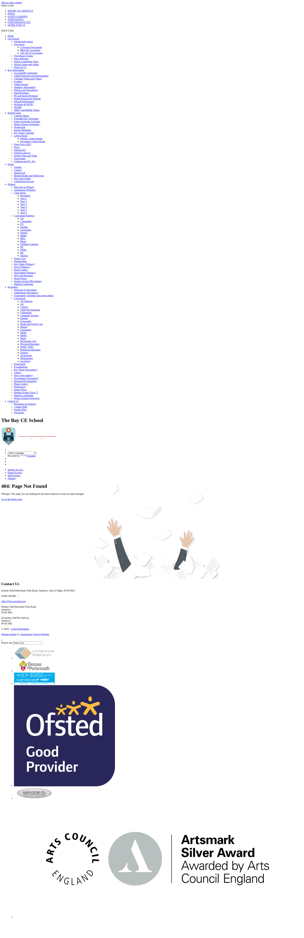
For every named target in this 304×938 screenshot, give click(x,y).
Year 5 (23, 210)
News (17, 147)
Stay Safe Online (22, 178)
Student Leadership (23, 284)
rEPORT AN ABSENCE (20, 11)
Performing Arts (28, 341)
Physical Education (29, 344)
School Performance (24, 101)
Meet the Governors (30, 50)
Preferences (19, 387)
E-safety (18, 81)
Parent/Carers (14, 113)
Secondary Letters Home (32, 141)
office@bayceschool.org (13, 601)
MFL (22, 238)
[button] (15, 30)
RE (22, 252)
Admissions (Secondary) (26, 292)
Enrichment (19, 364)
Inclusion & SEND (23, 104)
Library (17, 372)
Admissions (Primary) (25, 190)
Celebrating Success (24, 181)
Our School (13, 38)
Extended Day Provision (26, 118)
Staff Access (14, 475)
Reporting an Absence (25, 404)
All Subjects (26, 301)
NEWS (11, 13)
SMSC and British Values (27, 110)
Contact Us (13, 401)
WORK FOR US (16, 25)
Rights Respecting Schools (27, 98)
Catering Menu (21, 115)
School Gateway (22, 153)
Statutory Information (24, 87)
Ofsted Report (21, 84)
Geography (26, 230)
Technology (26, 355)
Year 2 (23, 201)
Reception (25, 195)
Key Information (16, 70)
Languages (25, 329)
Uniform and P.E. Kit (24, 161)
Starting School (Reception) (28, 281)
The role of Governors (31, 53)
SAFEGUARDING (18, 16)
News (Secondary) (23, 375)
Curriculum (19, 298)
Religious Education (30, 349)
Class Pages (20, 192)
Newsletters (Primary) (25, 272)
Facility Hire (20, 409)
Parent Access (15, 472)
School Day (20, 150)
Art (22, 218)
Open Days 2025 (22, 144)
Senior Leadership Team (26, 61)
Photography (26, 358)
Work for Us (20, 67)
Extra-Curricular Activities (27, 121)
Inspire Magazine (22, 130)
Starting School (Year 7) (26, 392)
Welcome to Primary (24, 187)
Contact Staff (20, 407)
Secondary (13, 287)
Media (23, 335)
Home (11, 36)
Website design (8, 634)
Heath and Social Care (31, 324)
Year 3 (23, 204)
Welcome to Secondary (25, 290)
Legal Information (20, 629)
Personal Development (25, 381)
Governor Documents (31, 47)
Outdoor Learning (29, 244)
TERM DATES (15, 19)
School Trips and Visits (25, 155)
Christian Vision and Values (28, 78)
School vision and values (26, 64)
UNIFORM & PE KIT (19, 22)
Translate (31, 455)
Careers (18, 170)
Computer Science (29, 315)
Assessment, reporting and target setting (34, 295)
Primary (12, 184)
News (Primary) (22, 267)
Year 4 (23, 207)
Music (23, 241)
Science (24, 255)
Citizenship (26, 312)
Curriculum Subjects (24, 215)
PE (21, 247)
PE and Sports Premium (26, 95)
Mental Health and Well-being (29, 175)
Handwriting (20, 261)
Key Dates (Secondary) (25, 369)
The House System (23, 56)
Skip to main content (11, 2)
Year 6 (23, 212)
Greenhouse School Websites (34, 634)
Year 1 (23, 198)
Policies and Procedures (26, 90)
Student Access (15, 469)
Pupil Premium (21, 93)
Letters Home (21, 135)
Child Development (30, 309)
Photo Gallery (21, 270)
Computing (26, 221)
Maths (23, 235)
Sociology (25, 361)
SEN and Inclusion (23, 275)
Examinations (21, 367)
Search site (6, 642)
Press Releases (21, 58)
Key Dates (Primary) (24, 264)
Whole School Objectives (26, 398)
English (24, 227)
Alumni (18, 167)
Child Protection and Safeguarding (31, 76)
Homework (19, 127)
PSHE (23, 250)
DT (22, 224)
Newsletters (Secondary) (26, 378)
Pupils (11, 164)
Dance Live (20, 258)
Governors (19, 44)
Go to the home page (11, 499)
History (24, 232)
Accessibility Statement (25, 73)
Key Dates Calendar (24, 133)
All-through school (23, 41)
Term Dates (19, 158)
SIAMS (18, 107)
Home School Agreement (26, 124)
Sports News (20, 278)
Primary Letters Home (31, 138)
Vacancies (19, 412)
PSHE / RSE (26, 347)
